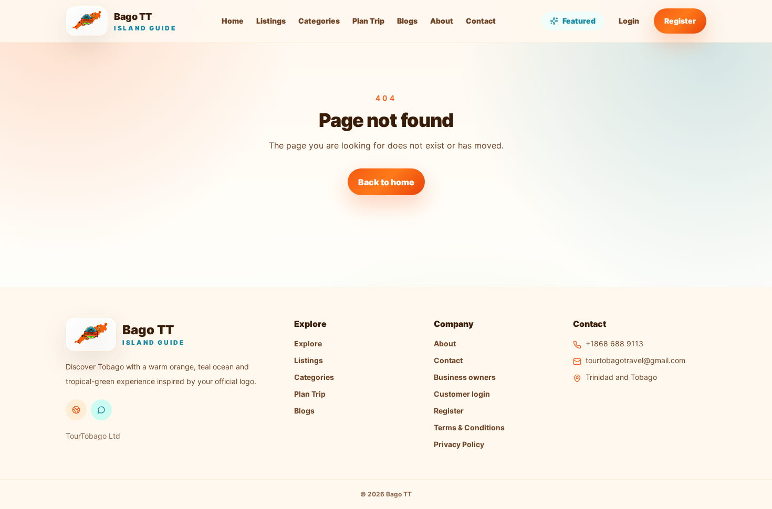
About (441, 20)
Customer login (462, 393)
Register (680, 20)
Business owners (465, 377)
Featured (579, 20)
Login (629, 20)
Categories (319, 20)
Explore (308, 343)
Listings (271, 20)
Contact (481, 20)
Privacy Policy (459, 444)
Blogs (407, 20)
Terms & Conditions (469, 427)
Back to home (386, 182)
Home (233, 20)
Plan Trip (368, 20)
